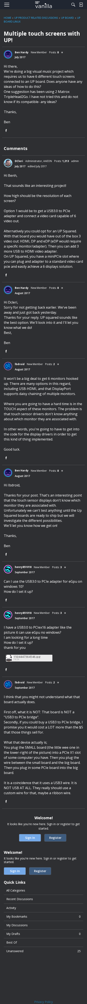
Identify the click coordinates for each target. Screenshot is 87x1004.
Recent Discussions (19, 899)
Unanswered (43, 951)
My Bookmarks (43, 916)
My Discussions (17, 925)
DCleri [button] (19, 161)
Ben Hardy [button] (22, 52)
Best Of (11, 942)
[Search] (73, 4)
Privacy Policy (43, 1002)
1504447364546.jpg (27, 656)
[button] (8, 54)
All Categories (15, 890)
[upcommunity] (43, 4)
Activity (11, 908)
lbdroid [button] (19, 364)
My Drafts (43, 934)
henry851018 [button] (23, 567)
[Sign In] (81, 4)
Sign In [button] (30, 838)
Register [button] (55, 838)
